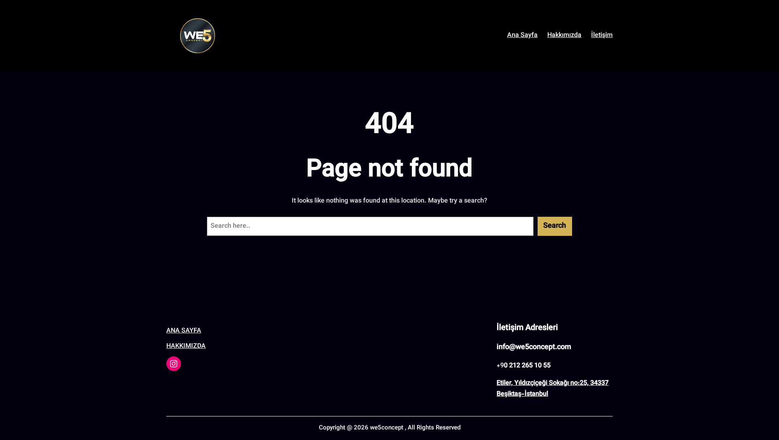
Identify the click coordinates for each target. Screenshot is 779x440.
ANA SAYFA (183, 331)
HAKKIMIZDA (186, 346)
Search (554, 226)
